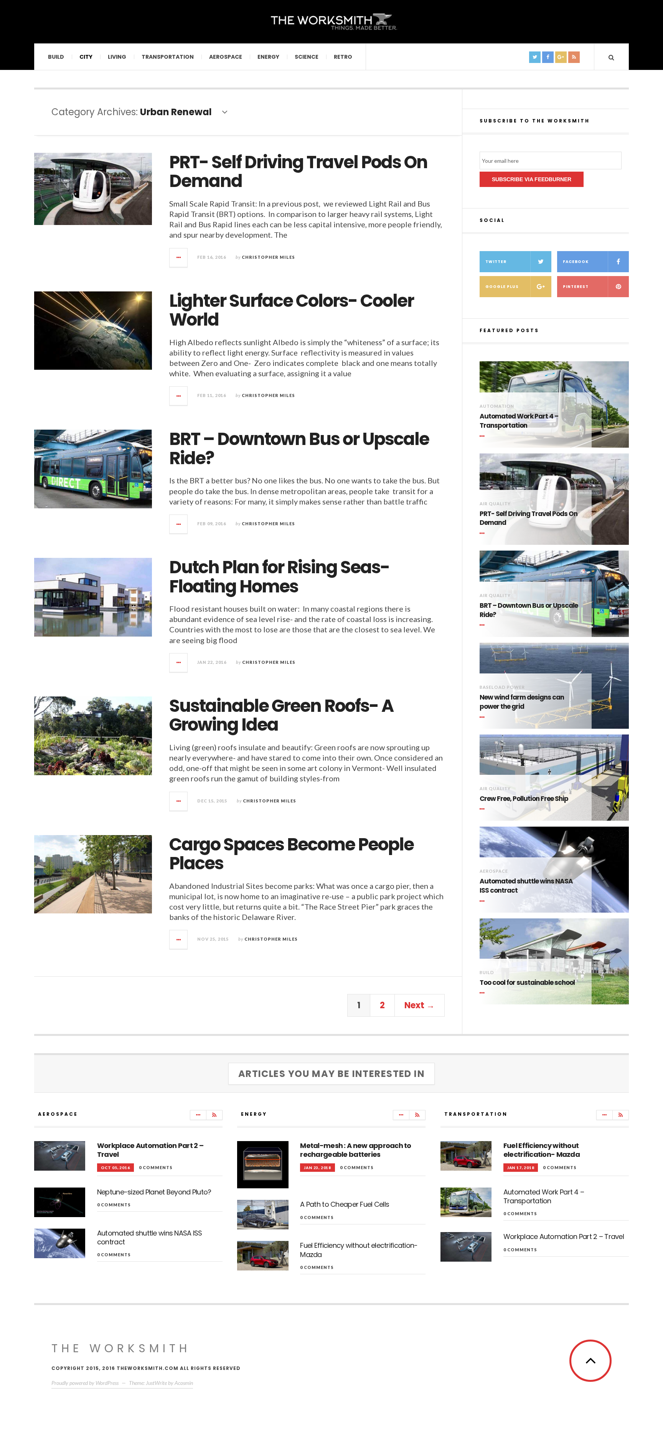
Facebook (576, 262)
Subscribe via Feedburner (531, 179)
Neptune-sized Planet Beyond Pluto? (154, 1192)
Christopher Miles (268, 257)
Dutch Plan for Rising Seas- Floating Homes (279, 577)
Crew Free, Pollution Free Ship (524, 798)
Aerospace (225, 57)
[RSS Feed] (214, 1115)
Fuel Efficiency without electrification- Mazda (358, 1250)
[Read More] (483, 436)
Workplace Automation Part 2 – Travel (150, 1150)
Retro (343, 57)
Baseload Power (502, 687)
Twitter (495, 262)
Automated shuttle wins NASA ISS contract (526, 886)
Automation (497, 406)
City (85, 57)
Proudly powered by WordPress (85, 1383)
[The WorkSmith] (331, 21)
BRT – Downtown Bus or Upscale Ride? (299, 448)
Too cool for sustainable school (527, 982)
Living (117, 57)
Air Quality (495, 503)
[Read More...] (179, 257)
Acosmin (184, 1383)
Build (56, 57)
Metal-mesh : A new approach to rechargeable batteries (355, 1150)
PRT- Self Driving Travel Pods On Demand (298, 172)
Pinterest (576, 286)
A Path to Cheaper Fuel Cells (344, 1204)
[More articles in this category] (198, 1115)
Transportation (168, 57)
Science (306, 57)
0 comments (156, 1167)
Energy (268, 57)
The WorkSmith (121, 1348)
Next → (419, 1005)
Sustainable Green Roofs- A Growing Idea (281, 715)
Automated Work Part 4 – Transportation (519, 421)
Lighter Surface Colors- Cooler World (291, 310)
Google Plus (502, 286)
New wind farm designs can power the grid (522, 702)
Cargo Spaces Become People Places (291, 854)
